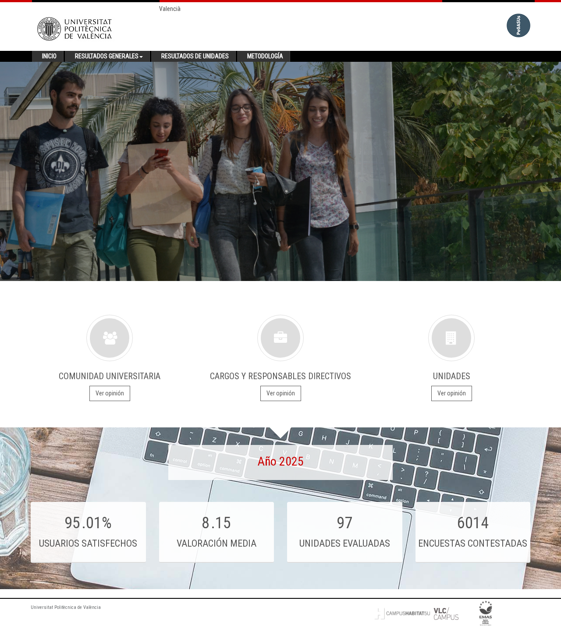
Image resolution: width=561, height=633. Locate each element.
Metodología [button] (265, 56)
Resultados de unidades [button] (195, 56)
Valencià (170, 8)
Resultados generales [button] (106, 56)
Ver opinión (110, 393)
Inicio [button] (49, 56)
